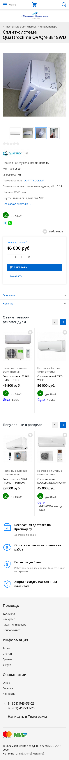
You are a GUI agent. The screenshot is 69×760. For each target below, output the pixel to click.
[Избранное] (30, 332)
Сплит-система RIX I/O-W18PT (50, 378)
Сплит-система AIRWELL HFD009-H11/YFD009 (16, 480)
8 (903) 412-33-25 (21, 708)
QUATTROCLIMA (34, 180)
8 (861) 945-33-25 (21, 703)
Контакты (9, 693)
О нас (6, 682)
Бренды (7, 659)
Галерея (8, 688)
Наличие (8, 303)
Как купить (9, 619)
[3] (11, 143)
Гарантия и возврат (15, 624)
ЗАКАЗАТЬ (20, 267)
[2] (7, 143)
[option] (17, 370)
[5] (17, 143)
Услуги (7, 664)
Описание (9, 295)
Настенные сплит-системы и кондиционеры (32, 26)
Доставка (9, 613)
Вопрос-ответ (12, 630)
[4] (14, 143)
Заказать (16, 276)
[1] (4, 143)
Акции (6, 648)
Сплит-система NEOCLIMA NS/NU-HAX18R (51, 480)
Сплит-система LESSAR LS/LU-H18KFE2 (16, 378)
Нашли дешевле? (17, 242)
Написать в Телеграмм (27, 716)
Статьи (7, 653)
